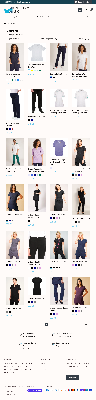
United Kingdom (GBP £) (12, 387)
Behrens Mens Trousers (36, 116)
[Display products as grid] (85, 39)
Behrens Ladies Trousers (59, 74)
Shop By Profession (19, 17)
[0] (91, 10)
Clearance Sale (83, 17)
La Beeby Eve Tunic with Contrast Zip (58, 263)
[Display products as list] (88, 39)
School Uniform (54, 17)
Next (85, 325)
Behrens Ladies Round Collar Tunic (36, 66)
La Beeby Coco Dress (57, 214)
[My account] (87, 10)
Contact (43, 366)
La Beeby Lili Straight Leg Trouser (59, 309)
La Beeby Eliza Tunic (13, 262)
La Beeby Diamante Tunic (81, 218)
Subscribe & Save (84, 2)
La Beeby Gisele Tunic (79, 262)
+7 (21, 80)
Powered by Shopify (10, 394)
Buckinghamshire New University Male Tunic (80, 111)
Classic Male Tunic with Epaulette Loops (14, 170)
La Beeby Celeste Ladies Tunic (14, 215)
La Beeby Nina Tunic (79, 308)
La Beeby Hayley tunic (13, 308)
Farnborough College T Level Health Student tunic (58, 162)
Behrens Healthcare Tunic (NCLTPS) (13, 75)
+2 (43, 70)
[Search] (80, 10)
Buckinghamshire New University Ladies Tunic (58, 111)
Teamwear (69, 17)
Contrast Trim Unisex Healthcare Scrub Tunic (36, 170)
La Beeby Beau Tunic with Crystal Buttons (81, 170)
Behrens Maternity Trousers (12, 124)
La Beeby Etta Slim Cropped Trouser (34, 263)
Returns (43, 369)
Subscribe (72, 377)
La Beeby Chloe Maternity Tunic (33, 216)
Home (6, 17)
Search (42, 363)
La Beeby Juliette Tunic (36, 298)
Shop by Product (37, 17)
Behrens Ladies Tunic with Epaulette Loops (79, 75)
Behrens (12, 23)
